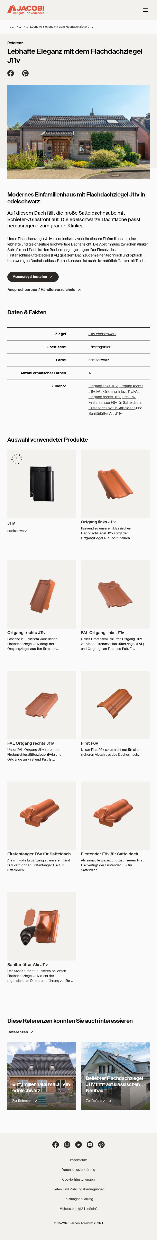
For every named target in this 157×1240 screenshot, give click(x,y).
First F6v (128, 397)
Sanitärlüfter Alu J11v (105, 413)
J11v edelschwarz (102, 334)
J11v (11, 523)
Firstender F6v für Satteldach (112, 408)
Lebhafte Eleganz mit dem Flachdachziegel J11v (61, 26)
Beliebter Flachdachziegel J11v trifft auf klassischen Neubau (114, 1084)
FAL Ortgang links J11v (114, 391)
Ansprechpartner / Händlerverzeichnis (41, 289)
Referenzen (18, 1032)
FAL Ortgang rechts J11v (30, 743)
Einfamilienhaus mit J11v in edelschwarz (41, 1087)
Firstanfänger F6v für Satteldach (115, 402)
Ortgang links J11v (103, 386)
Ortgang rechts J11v (26, 632)
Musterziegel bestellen (29, 277)
